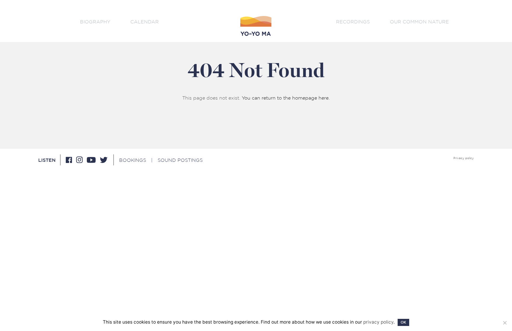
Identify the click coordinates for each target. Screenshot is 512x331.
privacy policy (378, 322)
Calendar (144, 21)
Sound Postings (180, 160)
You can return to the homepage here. (286, 97)
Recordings (353, 21)
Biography (95, 21)
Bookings (132, 160)
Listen (47, 160)
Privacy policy (463, 158)
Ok (403, 322)
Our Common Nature (419, 21)
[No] (505, 323)
